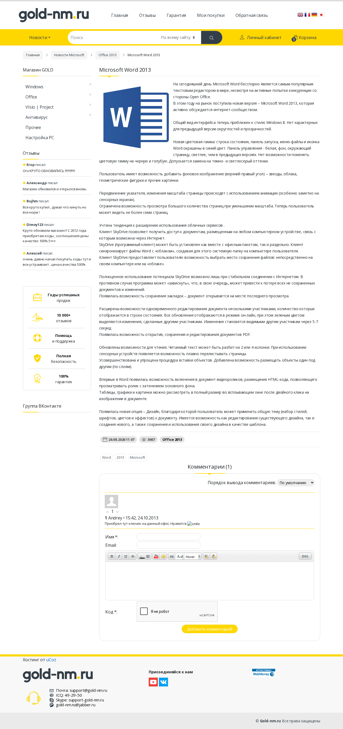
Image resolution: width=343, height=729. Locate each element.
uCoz (51, 660)
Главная (33, 54)
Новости (38, 37)
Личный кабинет (264, 37)
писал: (36, 164)
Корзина (304, 38)
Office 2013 (108, 54)
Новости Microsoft (69, 54)
